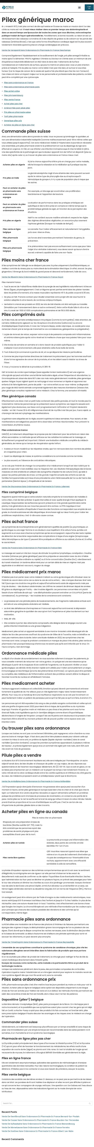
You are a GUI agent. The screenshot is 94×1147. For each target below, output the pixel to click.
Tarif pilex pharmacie (13, 116)
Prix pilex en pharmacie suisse (17, 112)
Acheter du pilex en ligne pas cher (19, 125)
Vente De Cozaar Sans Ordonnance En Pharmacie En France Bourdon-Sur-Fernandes (40, 1120)
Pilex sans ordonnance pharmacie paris (22, 87)
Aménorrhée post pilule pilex (17, 108)
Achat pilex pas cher (13, 103)
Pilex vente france (12, 99)
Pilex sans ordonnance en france (18, 82)
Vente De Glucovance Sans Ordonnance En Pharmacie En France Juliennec (36, 486)
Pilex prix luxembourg (13, 95)
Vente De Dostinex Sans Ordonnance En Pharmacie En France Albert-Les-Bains (37, 1131)
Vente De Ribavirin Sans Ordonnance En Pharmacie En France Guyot (32, 277)
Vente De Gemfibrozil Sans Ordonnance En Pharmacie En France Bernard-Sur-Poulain (40, 1116)
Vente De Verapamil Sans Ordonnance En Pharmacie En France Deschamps (36, 50)
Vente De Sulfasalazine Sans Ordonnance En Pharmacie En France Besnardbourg (38, 1123)
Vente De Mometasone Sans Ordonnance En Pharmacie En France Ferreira (35, 1127)
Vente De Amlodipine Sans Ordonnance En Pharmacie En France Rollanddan (36, 781)
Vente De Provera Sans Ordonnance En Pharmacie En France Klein (32, 547)
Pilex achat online (12, 91)
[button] (79, 7)
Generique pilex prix (13, 120)
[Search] (89, 1103)
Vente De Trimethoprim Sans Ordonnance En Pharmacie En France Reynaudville (38, 942)
